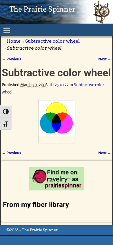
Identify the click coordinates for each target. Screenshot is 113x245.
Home (13, 41)
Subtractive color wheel (52, 41)
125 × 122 (61, 84)
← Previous (11, 59)
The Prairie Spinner (42, 9)
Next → (104, 59)
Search (102, 5)
